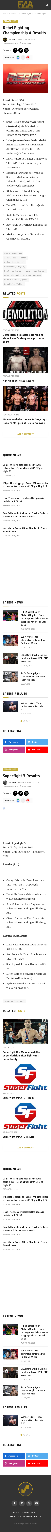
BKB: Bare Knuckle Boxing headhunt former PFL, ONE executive (34, 658)
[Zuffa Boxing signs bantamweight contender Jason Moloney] (10, 676)
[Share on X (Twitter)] (20, 50)
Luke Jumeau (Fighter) (35, 271)
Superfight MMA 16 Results (18, 1097)
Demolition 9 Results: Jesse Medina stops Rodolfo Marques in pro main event (23, 338)
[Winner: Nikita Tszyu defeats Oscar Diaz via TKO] (10, 706)
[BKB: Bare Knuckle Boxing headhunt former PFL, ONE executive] (10, 658)
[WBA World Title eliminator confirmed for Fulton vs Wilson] (10, 640)
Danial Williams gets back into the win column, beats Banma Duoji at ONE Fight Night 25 (23, 468)
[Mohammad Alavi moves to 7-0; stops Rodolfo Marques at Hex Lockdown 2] (25, 398)
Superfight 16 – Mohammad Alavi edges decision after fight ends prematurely (22, 1055)
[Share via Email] (26, 50)
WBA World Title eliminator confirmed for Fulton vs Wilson (33, 640)
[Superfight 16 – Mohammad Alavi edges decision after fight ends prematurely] (25, 1031)
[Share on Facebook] (15, 50)
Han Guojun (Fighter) (13, 271)
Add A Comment (25, 434)
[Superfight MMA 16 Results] (25, 1077)
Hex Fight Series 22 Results (19, 380)
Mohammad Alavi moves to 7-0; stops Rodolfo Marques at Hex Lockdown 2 (25, 421)
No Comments (11, 43)
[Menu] (5, 5)
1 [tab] (21, 721)
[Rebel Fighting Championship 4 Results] (25, 78)
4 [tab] (29, 721)
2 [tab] (24, 721)
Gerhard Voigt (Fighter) (14, 262)
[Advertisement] (25, 568)
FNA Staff (16, 39)
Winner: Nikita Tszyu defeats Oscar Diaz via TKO (32, 706)
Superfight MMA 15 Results (18, 1136)
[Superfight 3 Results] (25, 821)
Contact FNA (28, 1512)
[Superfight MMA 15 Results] (25, 1116)
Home (16, 1512)
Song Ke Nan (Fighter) (13, 284)
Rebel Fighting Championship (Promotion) (22, 275)
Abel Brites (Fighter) (13, 253)
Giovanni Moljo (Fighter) (14, 266)
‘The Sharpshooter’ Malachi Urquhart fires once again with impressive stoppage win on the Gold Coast (34, 618)
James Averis (18, 782)
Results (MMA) (10, 21)
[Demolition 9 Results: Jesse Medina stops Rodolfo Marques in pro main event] (25, 314)
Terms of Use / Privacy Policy (25, 1516)
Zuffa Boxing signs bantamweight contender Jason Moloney (33, 676)
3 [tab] (27, 721)
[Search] (46, 5)
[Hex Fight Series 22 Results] (25, 360)
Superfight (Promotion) (14, 1001)
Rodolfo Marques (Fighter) (15, 280)
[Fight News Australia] (25, 5)
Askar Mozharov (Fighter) (15, 258)
